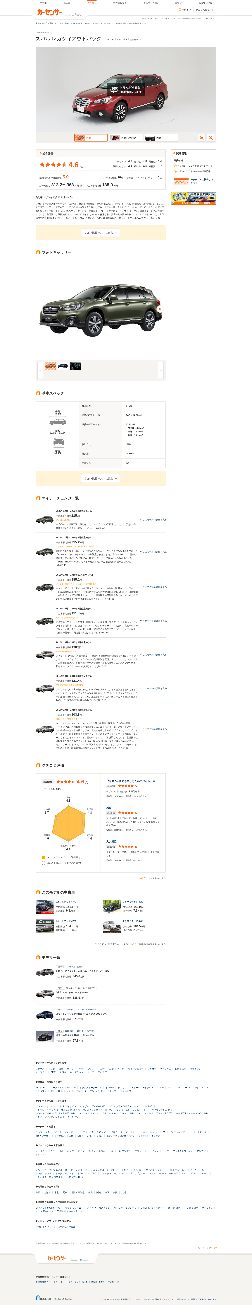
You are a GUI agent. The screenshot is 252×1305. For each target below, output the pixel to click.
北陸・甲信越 (77, 1192)
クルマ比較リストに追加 (98, 232)
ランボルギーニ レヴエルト (49, 1177)
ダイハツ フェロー (155, 1170)
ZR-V (187, 1087)
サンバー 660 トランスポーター (132, 1110)
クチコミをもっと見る (155, 878)
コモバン (198, 1087)
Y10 (162, 1087)
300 (169, 1087)
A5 (47, 1132)
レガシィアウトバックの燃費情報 (193, 171)
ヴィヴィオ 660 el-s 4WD (92, 1106)
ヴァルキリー (126, 1091)
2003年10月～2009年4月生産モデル (80, 1031)
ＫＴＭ (121, 1069)
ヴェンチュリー (136, 1069)
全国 (38, 1192)
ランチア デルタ (44, 1173)
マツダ (81, 1069)
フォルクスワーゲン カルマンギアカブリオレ (122, 1173)
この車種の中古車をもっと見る (150, 944)
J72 (52, 1091)
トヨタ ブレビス (176, 1170)
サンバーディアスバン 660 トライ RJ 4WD (57, 1117)
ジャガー (151, 1069)
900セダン (102, 1132)
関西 (98, 1192)
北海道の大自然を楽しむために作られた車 (130, 781)
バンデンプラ (124, 1151)
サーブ (90, 1072)
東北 (56, 1192)
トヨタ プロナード (65, 1173)
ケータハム (165, 1069)
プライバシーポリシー (110, 1299)
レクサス (40, 1069)
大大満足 (111, 841)
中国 (107, 1192)
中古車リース (113, 1282)
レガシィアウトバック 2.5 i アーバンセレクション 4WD (106, 1113)
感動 (108, 807)
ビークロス (59, 1136)
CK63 (90, 1136)
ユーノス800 (57, 1087)
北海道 (47, 1192)
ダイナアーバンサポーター (66, 1132)
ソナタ (69, 1091)
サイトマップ (210, 18)
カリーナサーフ (198, 1132)
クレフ (39, 1132)
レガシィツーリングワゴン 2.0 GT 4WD (55, 1113)
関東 (65, 1192)
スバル (91, 1069)
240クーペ (117, 1132)
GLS (60, 1091)
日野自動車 (180, 1069)
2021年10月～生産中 (74, 967)
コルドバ (81, 1091)
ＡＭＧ (63, 1072)
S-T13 (99, 1136)
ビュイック (152, 1151)
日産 (61, 1069)
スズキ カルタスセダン (98, 1208)
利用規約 (126, 1299)
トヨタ (51, 1069)
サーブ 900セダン (44, 1211)
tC (208, 1087)
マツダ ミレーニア (74, 1208)
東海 (90, 1192)
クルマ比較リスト (205, 9)
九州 (123, 1192)
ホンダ (70, 1069)
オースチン (41, 1072)
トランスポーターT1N (90, 1087)
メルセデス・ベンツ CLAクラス (51, 1170)
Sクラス (156, 1136)
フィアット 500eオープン (48, 1208)
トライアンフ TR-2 (87, 1173)
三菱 (111, 1069)
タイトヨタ (41, 1155)
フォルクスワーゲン (183, 1151)
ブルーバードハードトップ (103, 1091)
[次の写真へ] (133, 309)
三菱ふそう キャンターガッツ (72, 1211)
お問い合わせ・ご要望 (185, 1299)
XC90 (178, 1087)
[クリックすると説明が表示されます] (80, 185)
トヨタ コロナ (191, 1208)
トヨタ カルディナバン (130, 1170)
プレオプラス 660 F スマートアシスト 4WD (131, 1106)
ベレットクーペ (151, 1132)
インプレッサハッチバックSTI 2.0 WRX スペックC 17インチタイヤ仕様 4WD (74, 1110)
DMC (53, 1072)
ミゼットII (143, 1136)
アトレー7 (88, 1132)
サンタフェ (41, 1091)
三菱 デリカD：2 (75, 1177)
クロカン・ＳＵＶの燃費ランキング (195, 166)
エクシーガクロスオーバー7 (120, 1136)
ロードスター (132, 1132)
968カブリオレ (43, 1136)
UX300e (71, 1087)
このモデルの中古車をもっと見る (111, 944)
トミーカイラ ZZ (196, 1170)
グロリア (122, 1087)
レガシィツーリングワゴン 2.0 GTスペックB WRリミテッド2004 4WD (173, 1113)
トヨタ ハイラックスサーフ (194, 1173)
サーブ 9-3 (207, 1208)
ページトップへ (205, 1248)
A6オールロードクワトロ (143, 1087)
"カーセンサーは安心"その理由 (146, 1299)
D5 (164, 1132)
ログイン (186, 9)
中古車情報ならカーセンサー (48, 1282)
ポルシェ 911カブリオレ (103, 1170)
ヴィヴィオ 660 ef (161, 1110)
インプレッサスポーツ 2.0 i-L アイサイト (56, 1106)
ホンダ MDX (174, 1208)
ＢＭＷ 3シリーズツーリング (163, 1173)
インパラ (109, 1087)
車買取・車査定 (97, 1282)
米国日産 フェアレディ (125, 1208)
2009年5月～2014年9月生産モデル (81, 1010)
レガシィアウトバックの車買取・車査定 (55, 1227)
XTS (71, 1136)
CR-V (80, 1136)
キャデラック (76, 1072)
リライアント (196, 1069)
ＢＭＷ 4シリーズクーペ (152, 1208)
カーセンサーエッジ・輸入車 (75, 1282)
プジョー (139, 1151)
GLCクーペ (41, 1087)
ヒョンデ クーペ (79, 1170)
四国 (115, 1192)
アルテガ (102, 1072)
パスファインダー (178, 1132)
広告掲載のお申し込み (207, 1299)
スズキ (102, 1069)
